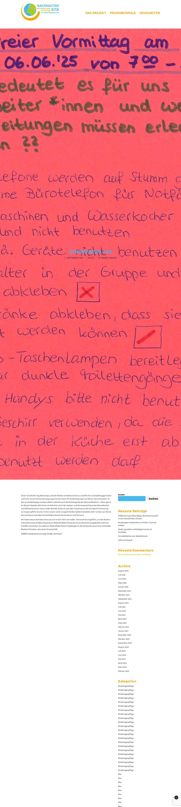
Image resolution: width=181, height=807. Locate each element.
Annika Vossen (108, 258)
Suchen (121, 494)
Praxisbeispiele (123, 13)
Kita (92, 258)
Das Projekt (96, 13)
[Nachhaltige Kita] (40, 12)
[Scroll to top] (176, 797)
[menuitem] (97, 13)
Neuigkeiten (150, 13)
